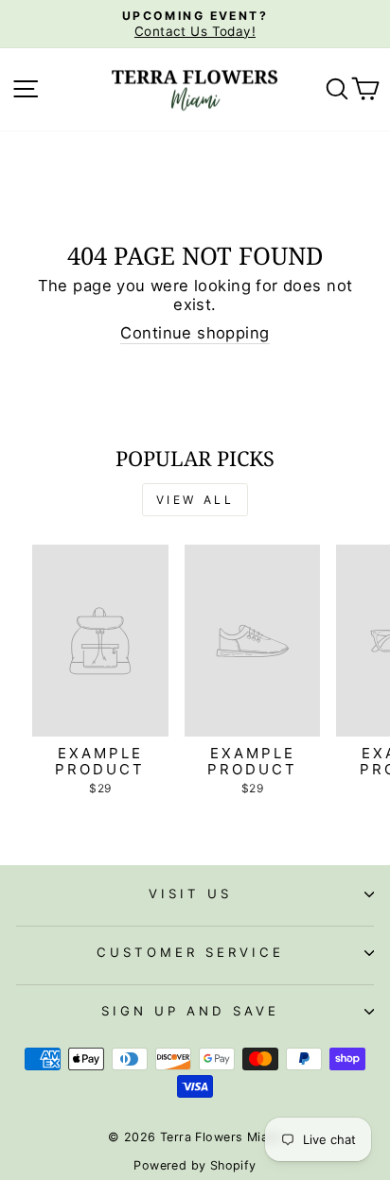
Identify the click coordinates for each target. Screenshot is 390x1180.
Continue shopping (194, 333)
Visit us (190, 893)
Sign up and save (190, 1010)
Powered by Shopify (194, 1165)
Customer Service (190, 952)
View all (195, 500)
